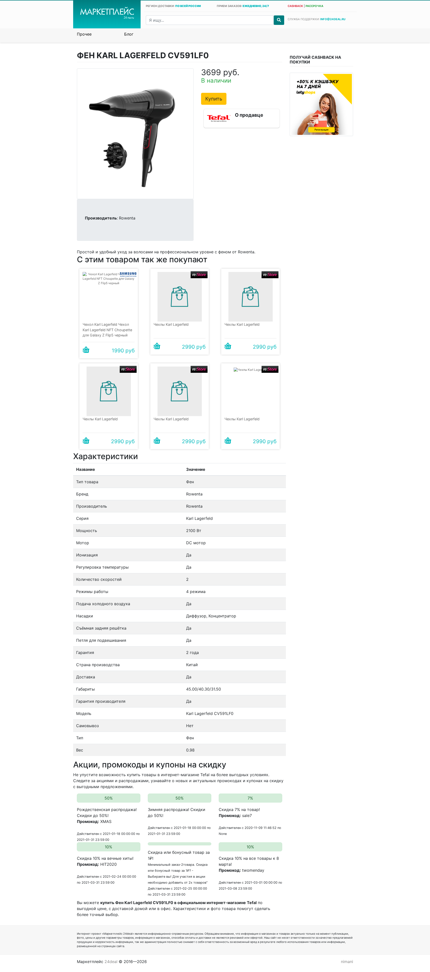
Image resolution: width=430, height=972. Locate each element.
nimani (347, 961)
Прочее (84, 34)
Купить (213, 99)
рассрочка (314, 6)
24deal (111, 961)
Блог (128, 34)
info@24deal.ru (332, 19)
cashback (295, 6)
